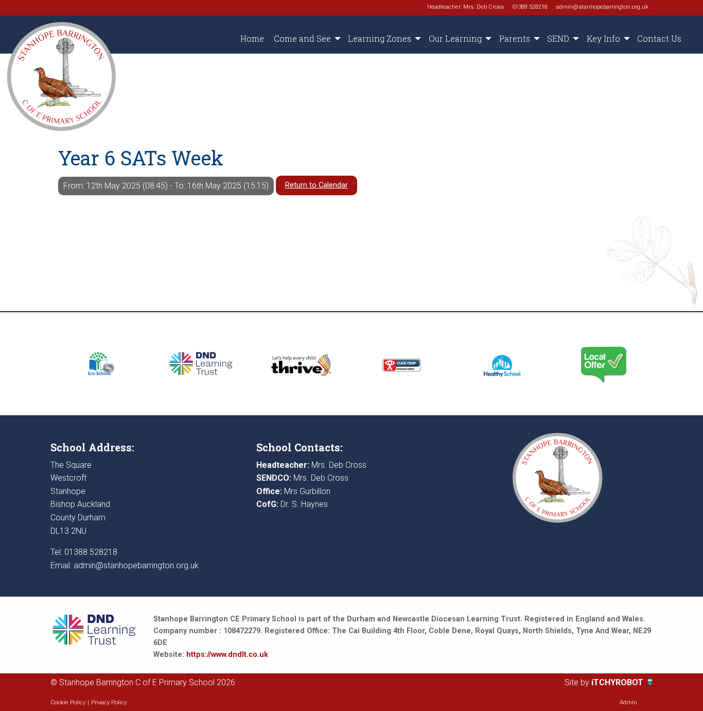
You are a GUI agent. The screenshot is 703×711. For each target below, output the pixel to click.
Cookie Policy (67, 702)
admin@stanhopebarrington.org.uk (602, 7)
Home (252, 38)
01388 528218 (530, 7)
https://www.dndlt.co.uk (227, 654)
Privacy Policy (109, 702)
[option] (100, 363)
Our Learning (455, 38)
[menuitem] (252, 38)
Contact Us (659, 38)
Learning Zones (379, 38)
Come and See (302, 38)
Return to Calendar (316, 185)
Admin (628, 702)
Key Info (603, 38)
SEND (558, 38)
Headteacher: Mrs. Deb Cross (465, 7)
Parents (514, 38)
